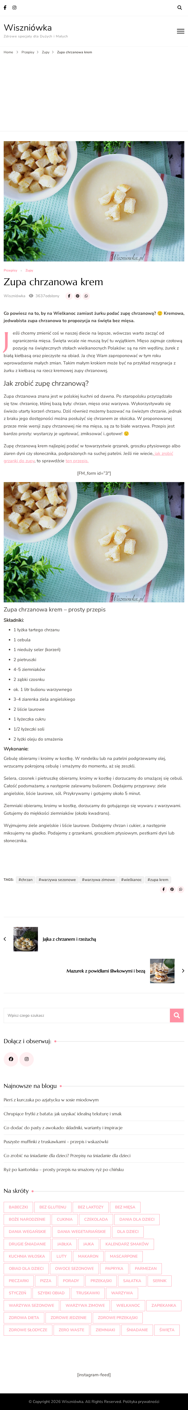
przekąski (101, 1281)
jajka (88, 1244)
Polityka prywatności (141, 1401)
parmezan (146, 1268)
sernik (159, 1281)
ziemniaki (105, 1330)
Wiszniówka (28, 28)
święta (167, 1330)
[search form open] (179, 7)
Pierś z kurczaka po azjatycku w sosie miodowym (51, 1100)
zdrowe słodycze (28, 1330)
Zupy (29, 270)
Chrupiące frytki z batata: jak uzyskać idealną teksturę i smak (63, 1114)
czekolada (96, 1219)
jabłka (64, 1244)
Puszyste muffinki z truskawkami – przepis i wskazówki (56, 1141)
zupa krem (159, 879)
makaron (88, 1256)
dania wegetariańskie (82, 1231)
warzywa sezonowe (58, 879)
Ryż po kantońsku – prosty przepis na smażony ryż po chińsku (64, 1169)
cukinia (65, 1219)
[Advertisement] (94, 92)
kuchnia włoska (27, 1256)
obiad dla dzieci (26, 1268)
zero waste (71, 1330)
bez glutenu (52, 1207)
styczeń (17, 1293)
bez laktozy (91, 1207)
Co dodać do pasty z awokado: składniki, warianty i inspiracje (63, 1127)
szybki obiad (51, 1293)
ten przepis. (77, 461)
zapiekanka (164, 1305)
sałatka (132, 1281)
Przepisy (10, 270)
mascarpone (124, 1256)
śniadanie (137, 1330)
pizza (45, 1281)
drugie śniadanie (27, 1244)
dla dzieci (128, 1231)
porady (71, 1281)
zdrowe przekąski (118, 1317)
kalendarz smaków (127, 1244)
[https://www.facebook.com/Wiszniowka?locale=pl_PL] (11, 1059)
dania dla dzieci (136, 1219)
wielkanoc (132, 879)
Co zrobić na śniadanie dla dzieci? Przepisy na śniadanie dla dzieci (67, 1155)
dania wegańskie (27, 1231)
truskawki (88, 1293)
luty (62, 1256)
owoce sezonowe (74, 1268)
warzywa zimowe (99, 879)
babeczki (18, 1207)
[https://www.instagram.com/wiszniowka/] (26, 1059)
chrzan (27, 879)
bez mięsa (125, 1207)
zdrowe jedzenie (68, 1317)
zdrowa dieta (24, 1317)
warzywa (122, 1293)
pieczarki (19, 1281)
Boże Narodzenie (27, 1219)
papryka (114, 1268)
